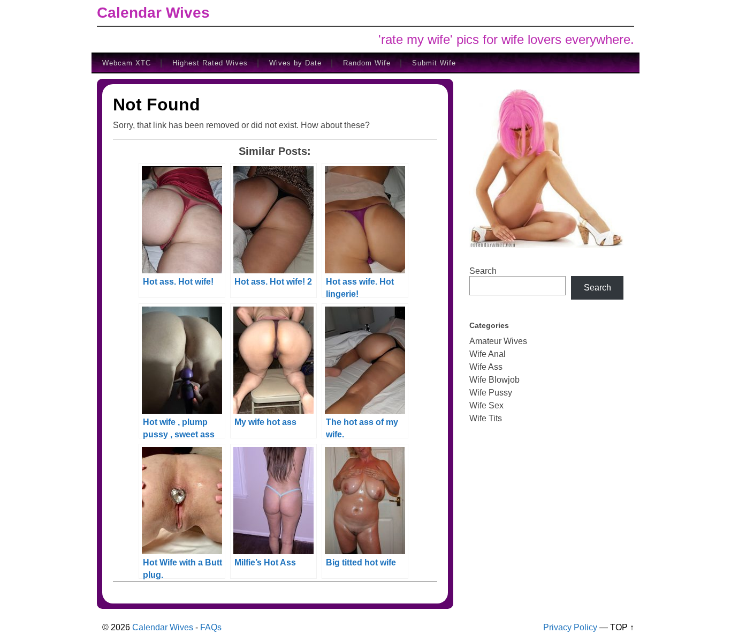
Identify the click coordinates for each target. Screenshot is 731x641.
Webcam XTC (126, 63)
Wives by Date (295, 63)
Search (483, 270)
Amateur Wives (498, 341)
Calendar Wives (153, 12)
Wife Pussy (490, 392)
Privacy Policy (570, 627)
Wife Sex (486, 405)
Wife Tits (485, 418)
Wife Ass (485, 366)
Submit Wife (434, 63)
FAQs (211, 627)
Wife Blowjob (494, 379)
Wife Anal (487, 354)
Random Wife (367, 63)
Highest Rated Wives (210, 63)
